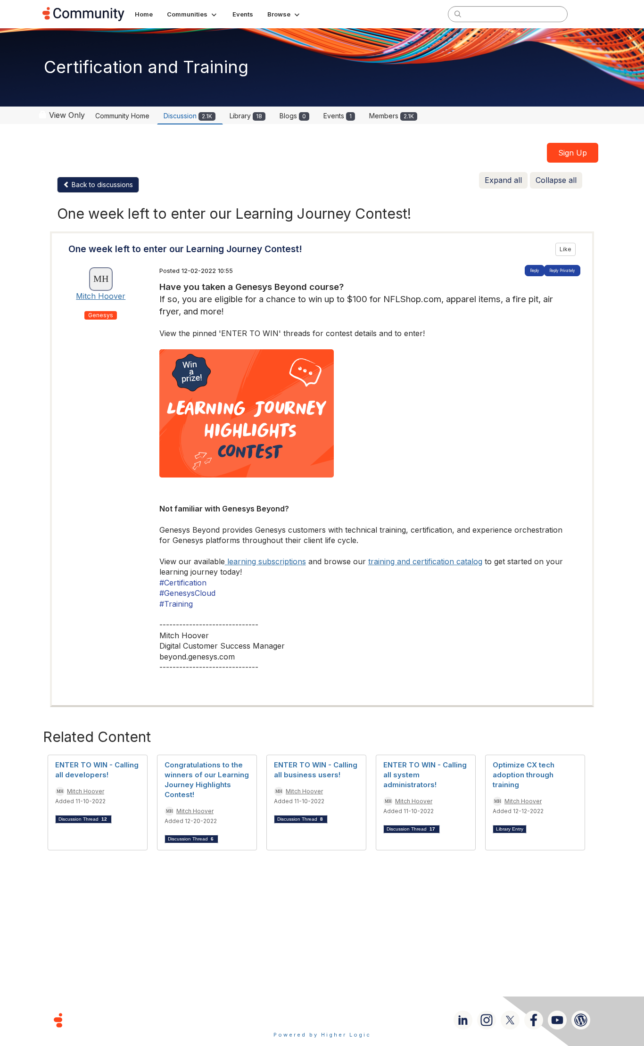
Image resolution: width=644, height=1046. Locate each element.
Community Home (122, 116)
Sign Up (572, 152)
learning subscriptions (266, 561)
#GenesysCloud (187, 593)
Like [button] (565, 249)
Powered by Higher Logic (322, 1034)
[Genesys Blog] (580, 1020)
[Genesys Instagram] (486, 1020)
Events (337, 116)
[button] (192, 14)
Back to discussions (101, 185)
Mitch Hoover (100, 296)
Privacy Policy (352, 1019)
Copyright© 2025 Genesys (122, 1019)
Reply (534, 270)
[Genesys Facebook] (533, 1020)
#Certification (182, 582)
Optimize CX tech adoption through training (523, 774)
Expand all (503, 180)
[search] (458, 13)
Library (246, 116)
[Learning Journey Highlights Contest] (366, 413)
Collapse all (556, 180)
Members (391, 116)
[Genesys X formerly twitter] (510, 1020)
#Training (176, 604)
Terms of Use (288, 1019)
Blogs (293, 116)
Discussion (188, 116)
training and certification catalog (425, 561)
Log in (589, 14)
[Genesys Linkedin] (463, 1020)
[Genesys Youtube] (557, 1020)
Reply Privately (562, 270)
